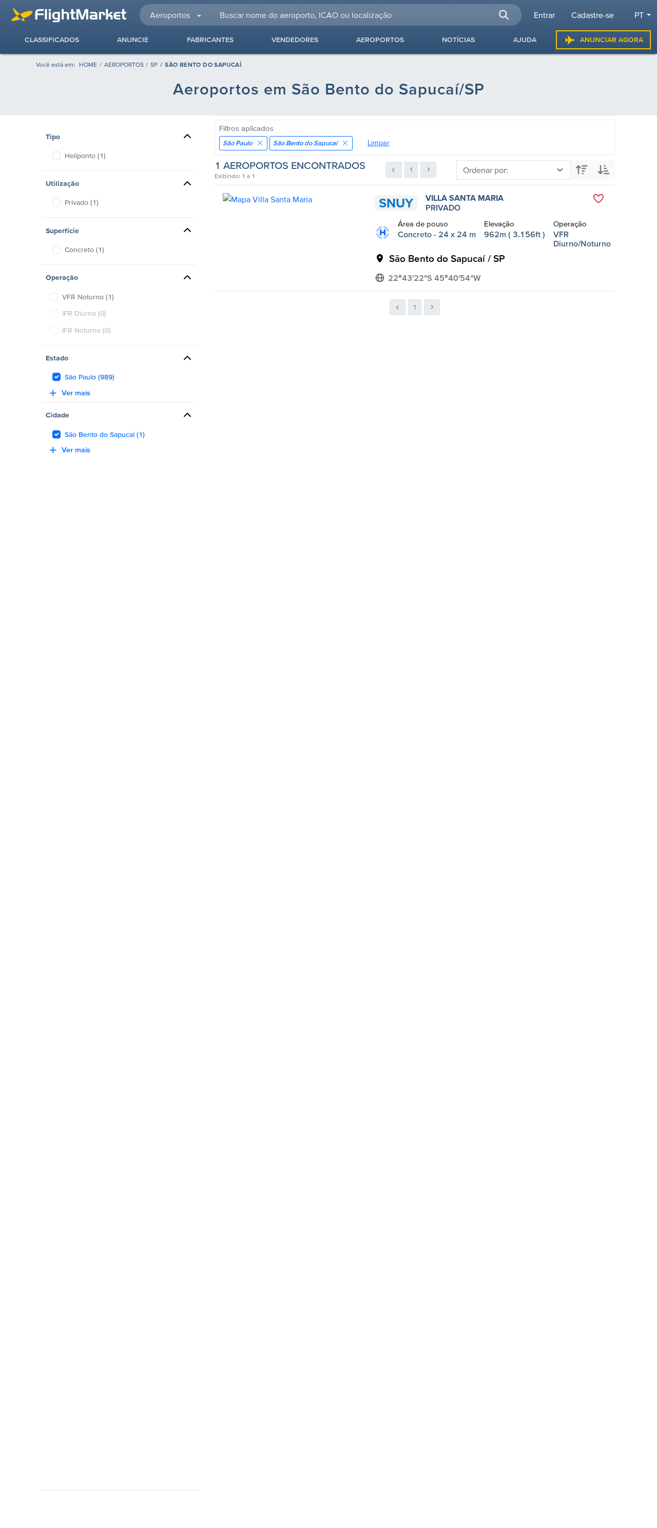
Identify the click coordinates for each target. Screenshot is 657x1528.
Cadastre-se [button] (592, 15)
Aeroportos (124, 64)
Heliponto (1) (85, 155)
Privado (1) (82, 202)
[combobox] (364, 15)
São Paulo (237, 143)
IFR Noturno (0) (86, 330)
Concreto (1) (84, 249)
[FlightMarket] (68, 15)
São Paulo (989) (89, 377)
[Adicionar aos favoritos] (598, 198)
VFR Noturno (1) (88, 297)
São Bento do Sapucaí (305, 143)
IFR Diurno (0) (84, 313)
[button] (504, 15)
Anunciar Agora (611, 39)
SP (154, 64)
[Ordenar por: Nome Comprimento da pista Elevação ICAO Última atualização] (535, 170)
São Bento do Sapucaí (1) (105, 434)
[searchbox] (364, 15)
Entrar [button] (544, 15)
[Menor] (604, 170)
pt (639, 15)
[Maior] (582, 170)
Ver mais (76, 393)
